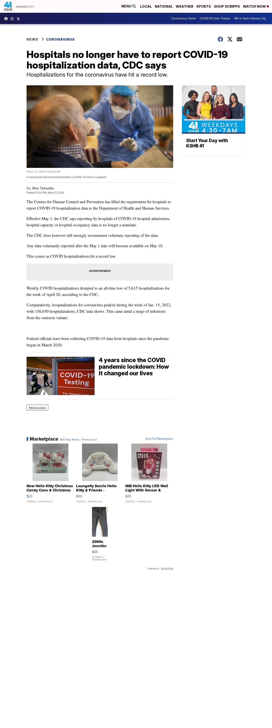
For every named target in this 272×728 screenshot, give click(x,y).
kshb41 (7, 18)
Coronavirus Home (183, 18)
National (164, 6)
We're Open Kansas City (250, 18)
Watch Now (255, 6)
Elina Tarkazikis (43, 188)
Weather (184, 6)
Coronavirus (60, 39)
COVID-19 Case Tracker (215, 18)
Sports (203, 6)
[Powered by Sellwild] (167, 568)
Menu (126, 6)
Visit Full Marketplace (159, 438)
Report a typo (37, 407)
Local (146, 6)
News (32, 39)
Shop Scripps (227, 6)
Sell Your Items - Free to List (78, 439)
